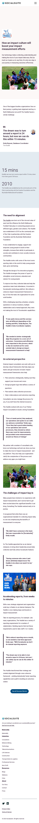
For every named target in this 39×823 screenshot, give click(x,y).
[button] (35, 3)
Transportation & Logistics (10, 759)
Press (3, 791)
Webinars (4, 775)
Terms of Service (7, 812)
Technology (5, 746)
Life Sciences (6, 752)
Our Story (5, 784)
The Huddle (7, 220)
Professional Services (8, 762)
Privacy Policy (6, 809)
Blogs (3, 772)
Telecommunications (8, 749)
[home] (11, 3)
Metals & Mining (6, 743)
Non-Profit (5, 765)
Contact (4, 788)
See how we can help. (8, 725)
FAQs (3, 778)
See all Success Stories (19, 691)
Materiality (5, 733)
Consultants (5, 739)
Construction (6, 755)
